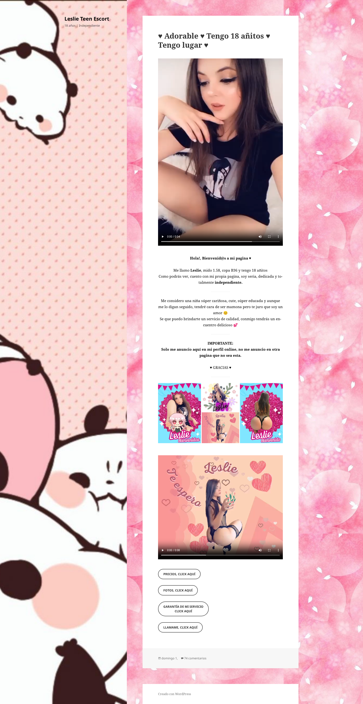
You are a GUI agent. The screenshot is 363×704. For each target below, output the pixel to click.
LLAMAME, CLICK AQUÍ (180, 627)
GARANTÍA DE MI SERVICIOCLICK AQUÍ (183, 609)
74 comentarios (195, 658)
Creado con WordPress (174, 694)
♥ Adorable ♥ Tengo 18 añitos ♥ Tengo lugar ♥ (214, 40)
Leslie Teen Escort (86, 18)
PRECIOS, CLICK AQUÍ (179, 574)
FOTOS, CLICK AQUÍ (177, 590)
